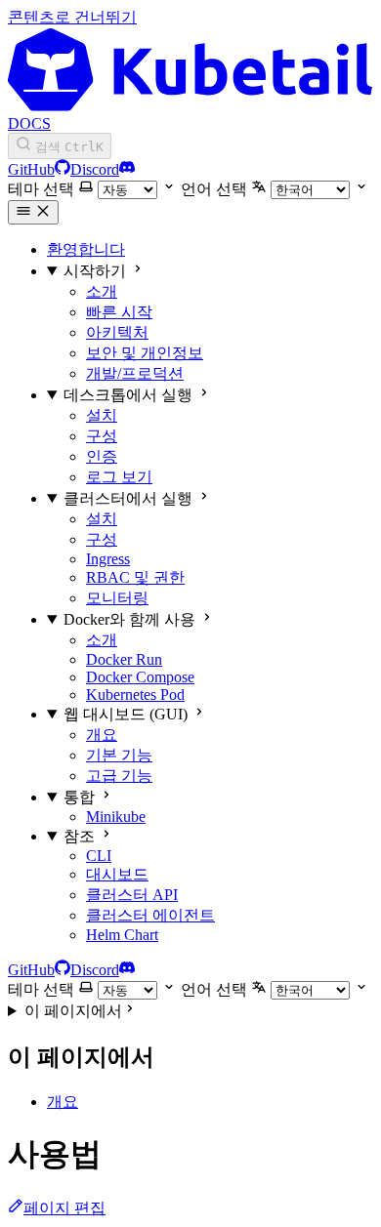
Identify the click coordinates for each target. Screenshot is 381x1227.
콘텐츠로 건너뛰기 (72, 17)
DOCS (29, 123)
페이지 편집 (64, 1208)
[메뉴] (33, 212)
